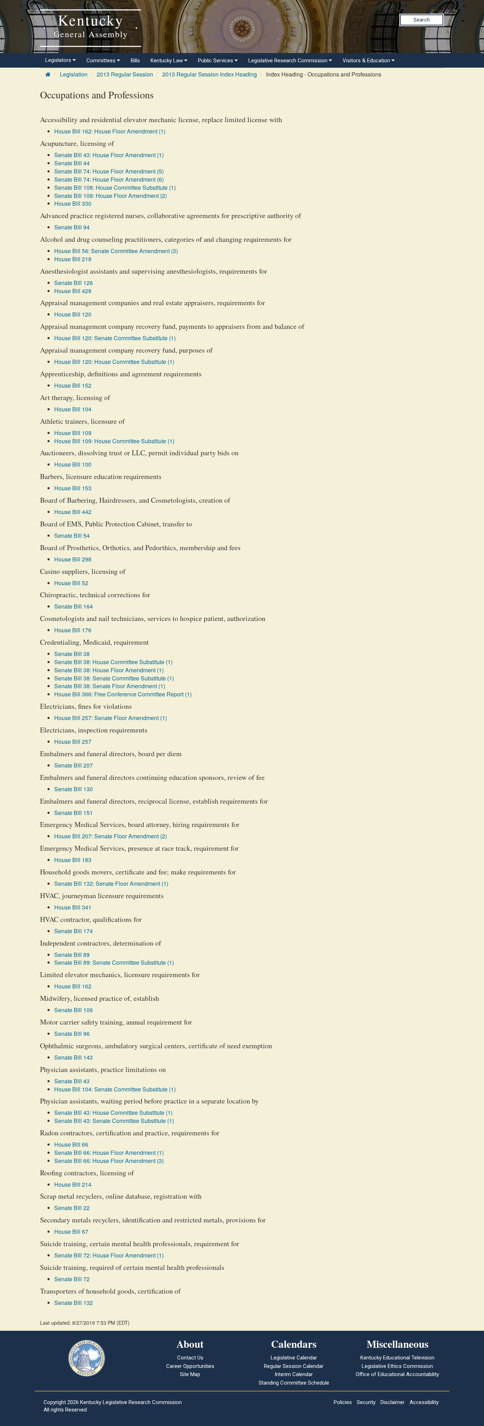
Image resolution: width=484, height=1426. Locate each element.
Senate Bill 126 (73, 283)
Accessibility (424, 1402)
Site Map (190, 1374)
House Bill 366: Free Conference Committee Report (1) (123, 694)
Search (421, 20)
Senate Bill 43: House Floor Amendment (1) (109, 155)
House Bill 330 (72, 203)
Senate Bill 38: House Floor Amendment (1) (109, 670)
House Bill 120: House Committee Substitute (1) (114, 362)
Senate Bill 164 (73, 606)
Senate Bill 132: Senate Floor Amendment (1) (111, 883)
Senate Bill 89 (72, 955)
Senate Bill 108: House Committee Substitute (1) (115, 187)
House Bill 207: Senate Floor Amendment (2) (110, 836)
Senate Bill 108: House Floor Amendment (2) (110, 196)
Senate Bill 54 (72, 535)
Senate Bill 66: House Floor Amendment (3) (109, 1161)
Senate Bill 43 (72, 1081)
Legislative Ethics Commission (397, 1366)
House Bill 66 (71, 1144)
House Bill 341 (72, 907)
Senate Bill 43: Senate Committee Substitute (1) (114, 1121)
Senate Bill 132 (73, 1303)
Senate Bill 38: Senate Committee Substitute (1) (114, 678)
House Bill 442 (72, 512)
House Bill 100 (72, 464)
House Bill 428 (72, 291)
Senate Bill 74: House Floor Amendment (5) (109, 171)
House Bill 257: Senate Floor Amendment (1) (110, 718)
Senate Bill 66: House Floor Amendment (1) (109, 1152)
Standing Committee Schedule (294, 1383)
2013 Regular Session (125, 74)
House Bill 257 (72, 741)
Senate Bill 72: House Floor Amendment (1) (109, 1255)
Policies (343, 1402)
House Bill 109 (72, 433)
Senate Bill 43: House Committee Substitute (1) (113, 1112)
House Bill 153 (72, 488)
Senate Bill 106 (73, 1010)
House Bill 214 (72, 1184)
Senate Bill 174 (73, 931)
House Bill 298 (72, 559)
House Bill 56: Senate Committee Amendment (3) (116, 251)
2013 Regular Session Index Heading (209, 74)
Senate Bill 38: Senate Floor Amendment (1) (109, 686)
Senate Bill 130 (73, 789)
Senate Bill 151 (73, 813)
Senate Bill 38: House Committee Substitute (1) (113, 662)
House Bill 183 (72, 860)
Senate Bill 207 (73, 765)
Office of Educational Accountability (397, 1374)
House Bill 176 (72, 630)
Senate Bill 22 (72, 1208)
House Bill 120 (72, 314)
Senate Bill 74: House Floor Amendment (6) (109, 179)
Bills (135, 60)
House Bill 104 (72, 409)
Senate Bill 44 (72, 163)
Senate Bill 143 (73, 1057)
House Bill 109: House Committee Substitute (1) (114, 441)
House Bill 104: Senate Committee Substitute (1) (115, 1089)
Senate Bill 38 (72, 654)
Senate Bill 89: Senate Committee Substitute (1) (114, 962)
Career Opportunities (190, 1366)
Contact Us (190, 1357)
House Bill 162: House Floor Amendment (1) (109, 131)
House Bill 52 (71, 583)
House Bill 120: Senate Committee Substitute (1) (115, 338)
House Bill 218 (72, 259)
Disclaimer (393, 1402)
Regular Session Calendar (293, 1366)
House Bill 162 (72, 986)
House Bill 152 (72, 385)
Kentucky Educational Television (397, 1357)
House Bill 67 (71, 1231)
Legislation (74, 74)
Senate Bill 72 (72, 1279)
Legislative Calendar (294, 1357)
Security (366, 1402)
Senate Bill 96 (72, 1033)
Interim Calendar (294, 1374)
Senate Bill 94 (72, 227)
